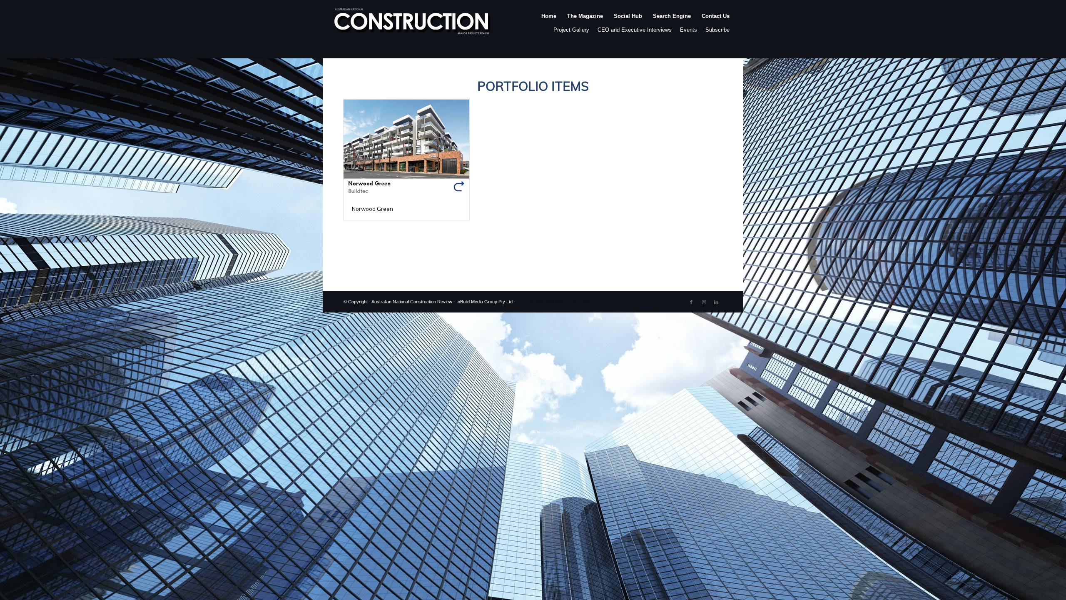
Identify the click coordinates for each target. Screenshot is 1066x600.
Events (688, 30)
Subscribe (717, 30)
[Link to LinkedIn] (716, 302)
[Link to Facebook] (691, 302)
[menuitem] (549, 24)
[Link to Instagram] (703, 302)
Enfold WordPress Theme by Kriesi (552, 301)
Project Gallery (571, 30)
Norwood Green (372, 208)
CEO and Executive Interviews (635, 30)
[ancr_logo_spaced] (412, 24)
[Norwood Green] (406, 149)
